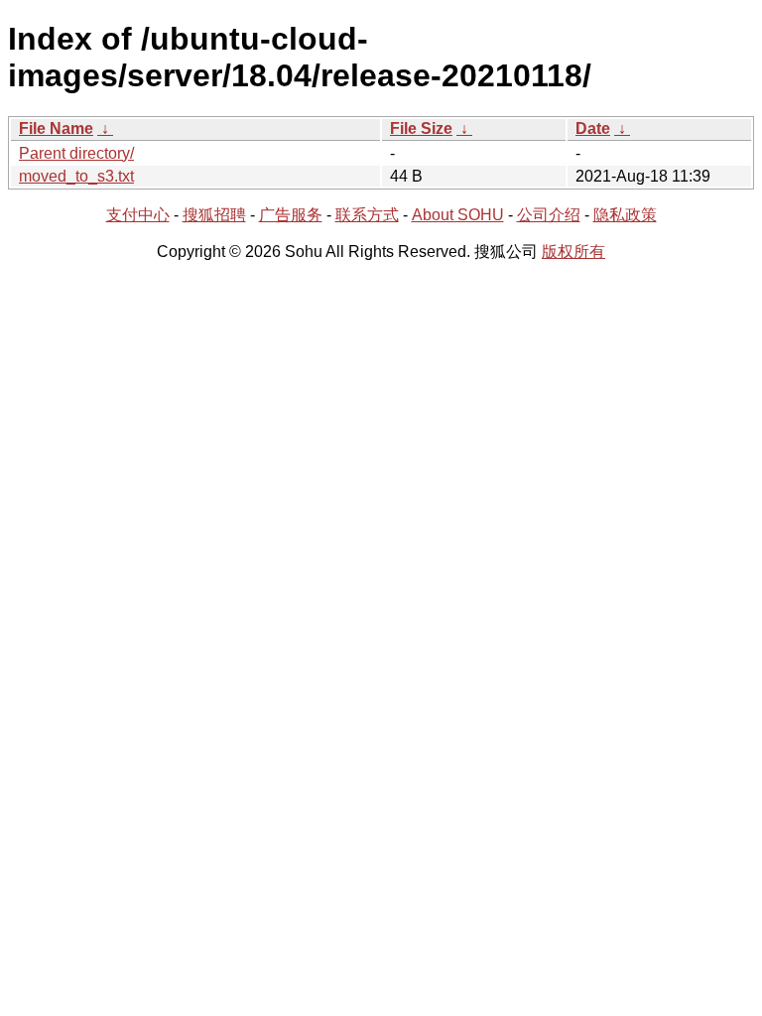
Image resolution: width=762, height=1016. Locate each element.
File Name (56, 128)
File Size (421, 128)
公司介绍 (548, 214)
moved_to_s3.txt (76, 176)
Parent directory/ (76, 153)
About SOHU (458, 214)
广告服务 (290, 214)
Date (592, 128)
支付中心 (138, 214)
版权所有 (573, 251)
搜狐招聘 (214, 214)
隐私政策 (625, 214)
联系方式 (367, 214)
